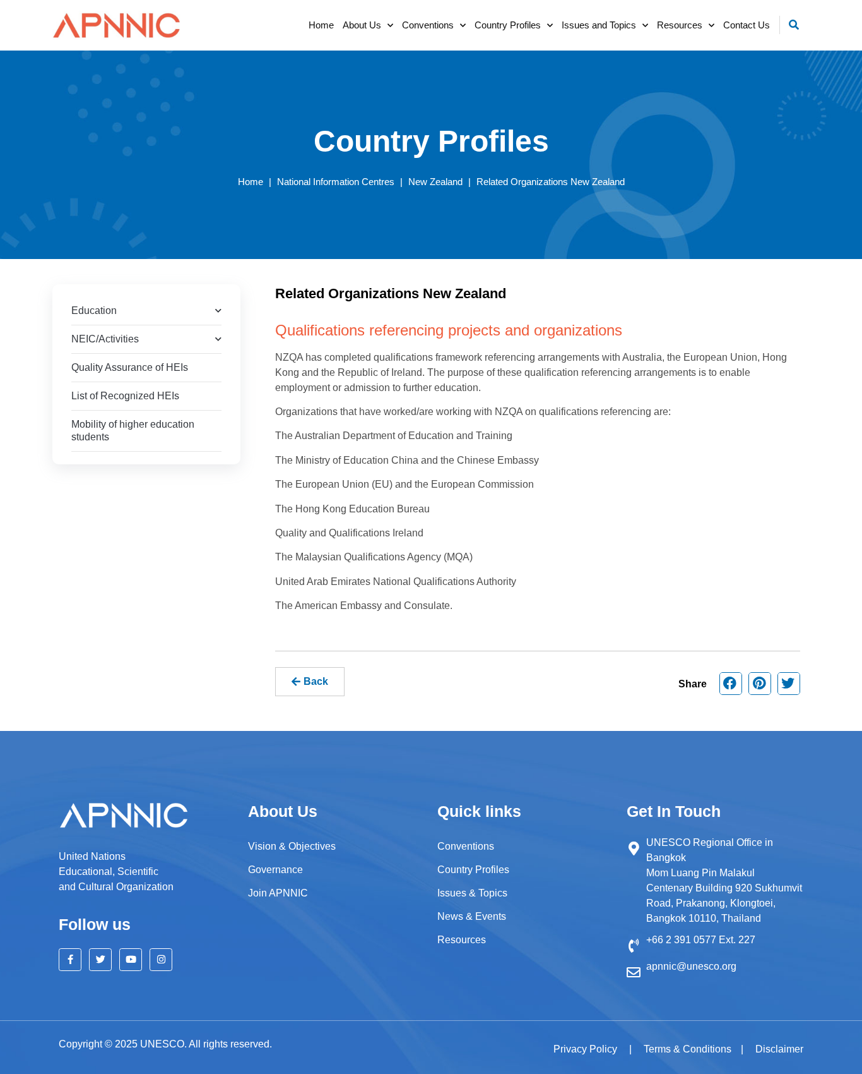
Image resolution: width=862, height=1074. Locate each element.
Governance (275, 869)
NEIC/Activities (105, 339)
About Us (362, 25)
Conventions (428, 25)
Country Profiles (508, 25)
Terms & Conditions (687, 1049)
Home (321, 25)
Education (94, 310)
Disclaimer (779, 1049)
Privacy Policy (586, 1049)
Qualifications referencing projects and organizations (448, 330)
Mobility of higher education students (132, 430)
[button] (794, 25)
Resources (679, 25)
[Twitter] (100, 959)
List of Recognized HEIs (125, 395)
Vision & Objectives (292, 846)
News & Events (471, 916)
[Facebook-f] (70, 959)
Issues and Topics (599, 25)
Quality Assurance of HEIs (129, 367)
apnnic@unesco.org (691, 966)
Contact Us (746, 25)
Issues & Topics (472, 893)
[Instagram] (161, 959)
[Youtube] (130, 959)
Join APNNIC (278, 893)
